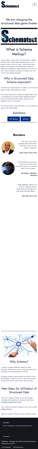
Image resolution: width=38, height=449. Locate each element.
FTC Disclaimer (6, 447)
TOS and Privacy (18, 447)
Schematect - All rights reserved (11, 441)
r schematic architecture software (15, 414)
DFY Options (14, 119)
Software (25, 119)
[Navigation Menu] (35, 4)
